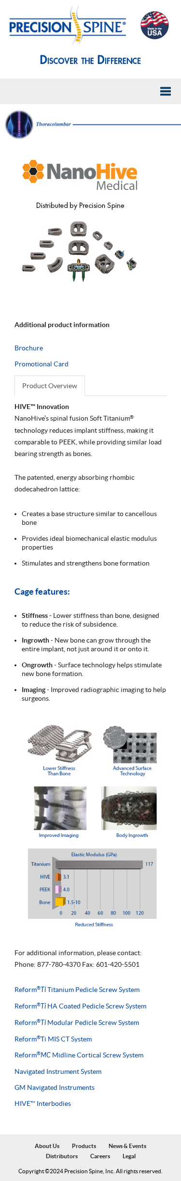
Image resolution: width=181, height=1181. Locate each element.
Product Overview (49, 386)
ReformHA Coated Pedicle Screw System (80, 1006)
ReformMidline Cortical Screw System (78, 1055)
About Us (47, 1146)
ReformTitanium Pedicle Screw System (76, 989)
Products (84, 1146)
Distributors (62, 1156)
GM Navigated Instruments (54, 1087)
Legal (129, 1156)
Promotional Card (41, 364)
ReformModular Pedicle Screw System (76, 1022)
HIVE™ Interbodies (42, 1103)
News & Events (127, 1146)
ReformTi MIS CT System (53, 1039)
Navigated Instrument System (57, 1071)
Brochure (28, 348)
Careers (100, 1156)
